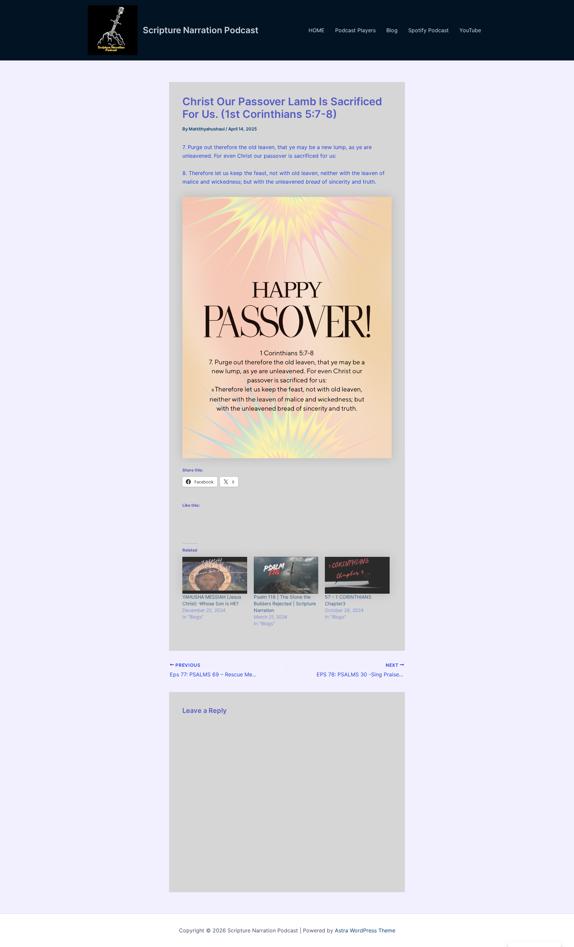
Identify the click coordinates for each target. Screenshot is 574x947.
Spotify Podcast (428, 30)
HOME (317, 30)
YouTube (470, 30)
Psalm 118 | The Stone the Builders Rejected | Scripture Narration (285, 603)
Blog (392, 30)
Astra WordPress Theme (365, 930)
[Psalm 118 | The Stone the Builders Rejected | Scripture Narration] (286, 575)
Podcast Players (355, 30)
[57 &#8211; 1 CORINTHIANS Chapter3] (357, 575)
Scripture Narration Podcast (200, 30)
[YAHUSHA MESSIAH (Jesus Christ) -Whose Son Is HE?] (214, 575)
